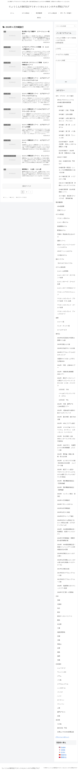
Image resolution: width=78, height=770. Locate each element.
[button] (75, 26)
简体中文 (63, 755)
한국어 (63, 752)
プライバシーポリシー (62, 737)
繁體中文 (63, 757)
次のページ (26, 186)
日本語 (63, 750)
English (63, 747)
